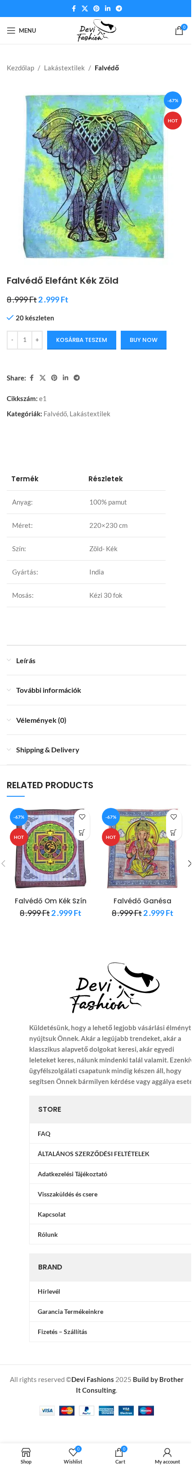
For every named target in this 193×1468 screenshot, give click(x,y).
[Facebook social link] (73, 9)
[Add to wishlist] (82, 817)
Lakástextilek (64, 68)
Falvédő (107, 68)
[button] (82, 833)
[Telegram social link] (119, 9)
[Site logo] (97, 30)
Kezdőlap (20, 68)
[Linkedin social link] (107, 9)
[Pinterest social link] (96, 9)
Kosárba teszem (81, 340)
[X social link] (85, 9)
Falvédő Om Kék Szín (51, 901)
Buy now (144, 340)
